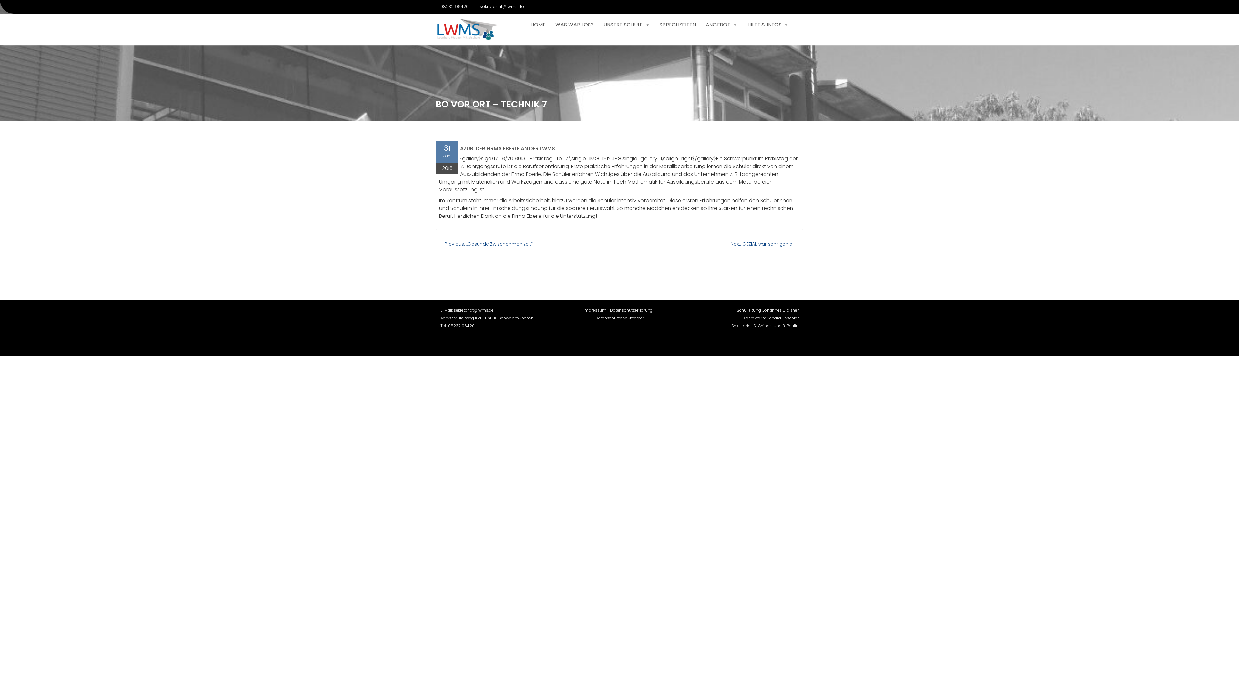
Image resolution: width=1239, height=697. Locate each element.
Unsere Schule (623, 24)
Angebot (718, 24)
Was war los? (574, 24)
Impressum (594, 310)
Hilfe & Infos (764, 24)
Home (538, 24)
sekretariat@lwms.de (502, 7)
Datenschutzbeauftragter (619, 318)
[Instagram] (798, 7)
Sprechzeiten (678, 24)
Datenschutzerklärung (631, 310)
